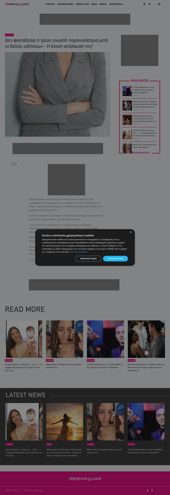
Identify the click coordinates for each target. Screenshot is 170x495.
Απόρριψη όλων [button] (88, 258)
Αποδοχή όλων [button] (115, 258)
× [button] (131, 232)
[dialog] (85, 247)
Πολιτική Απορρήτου (79, 251)
